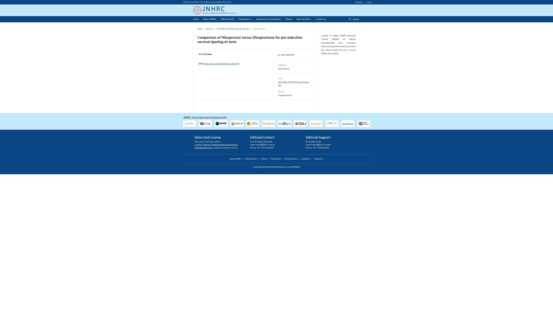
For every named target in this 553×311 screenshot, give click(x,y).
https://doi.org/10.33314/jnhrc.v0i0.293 (221, 63)
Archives (209, 29)
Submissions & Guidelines (268, 19)
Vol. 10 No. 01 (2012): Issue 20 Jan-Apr (233, 29)
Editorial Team (227, 19)
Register (359, 2)
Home (196, 19)
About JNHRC (209, 19)
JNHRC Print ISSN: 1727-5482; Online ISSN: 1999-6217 (207, 2)
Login (369, 2)
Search (355, 19)
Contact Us (320, 19)
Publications (244, 19)
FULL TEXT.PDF (287, 55)
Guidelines (305, 159)
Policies (288, 19)
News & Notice (304, 19)
